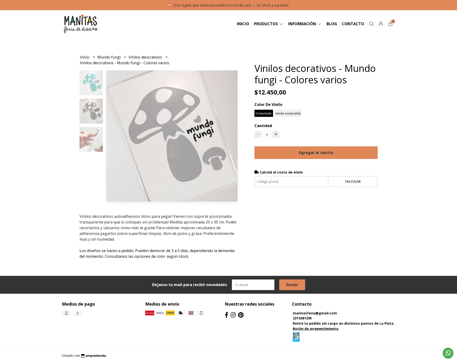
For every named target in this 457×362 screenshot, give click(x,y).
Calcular (353, 181)
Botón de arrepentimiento (315, 328)
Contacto (353, 23)
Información (302, 23)
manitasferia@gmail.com (315, 313)
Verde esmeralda (288, 113)
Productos (266, 23)
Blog (332, 23)
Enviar (292, 284)
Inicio (243, 23)
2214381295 (302, 318)
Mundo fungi (109, 57)
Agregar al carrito (316, 152)
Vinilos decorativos (146, 57)
